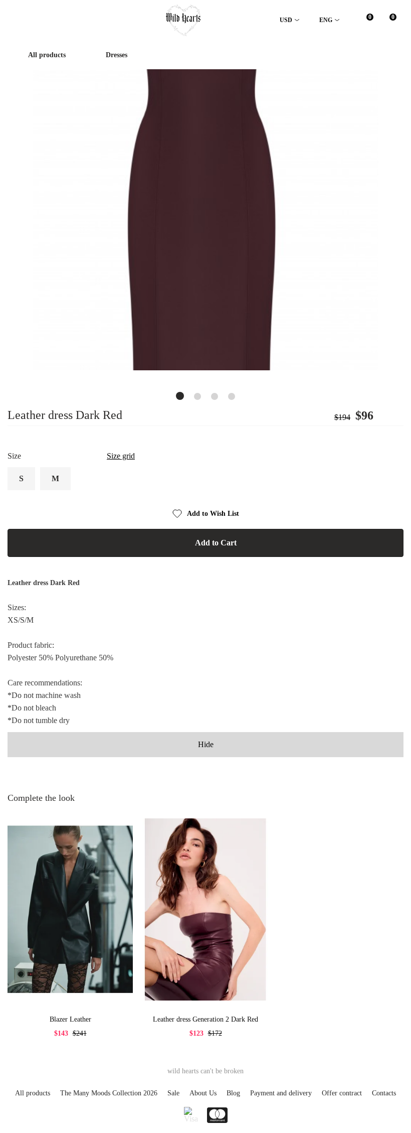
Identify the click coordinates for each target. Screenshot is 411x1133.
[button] (180, 396)
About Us (203, 1093)
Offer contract (342, 1093)
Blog (233, 1093)
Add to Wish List (213, 513)
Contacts (384, 1093)
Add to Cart (216, 542)
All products (47, 55)
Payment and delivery (281, 1093)
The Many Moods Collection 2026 (108, 1093)
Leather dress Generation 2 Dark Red (205, 1019)
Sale (173, 1093)
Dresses (116, 55)
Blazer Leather (70, 1019)
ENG (325, 20)
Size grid (121, 456)
